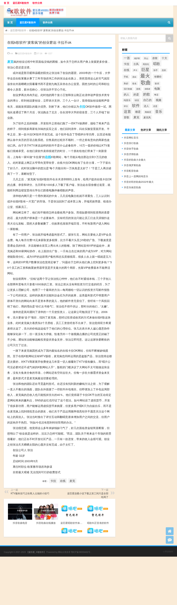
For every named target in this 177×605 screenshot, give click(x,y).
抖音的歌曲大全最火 (135, 159)
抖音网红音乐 (131, 137)
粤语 (156, 94)
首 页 (6, 2)
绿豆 (137, 100)
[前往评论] (170, 540)
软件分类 (37, 2)
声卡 (135, 70)
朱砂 (126, 83)
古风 (136, 64)
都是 (138, 111)
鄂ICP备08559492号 (80, 551)
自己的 (147, 100)
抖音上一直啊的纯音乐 (136, 176)
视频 (158, 100)
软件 (136, 105)
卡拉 (82, 106)
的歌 (146, 94)
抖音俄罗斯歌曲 (132, 165)
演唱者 (147, 89)
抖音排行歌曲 (131, 143)
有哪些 (157, 76)
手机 (126, 76)
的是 (136, 94)
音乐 (158, 111)
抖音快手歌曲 (131, 148)
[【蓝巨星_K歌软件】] (35, 6)
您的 (164, 70)
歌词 (157, 83)
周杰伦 (146, 64)
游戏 (138, 88)
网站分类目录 (64, 551)
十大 (164, 58)
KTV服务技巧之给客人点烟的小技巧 (30, 493)
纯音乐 (127, 100)
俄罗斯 (137, 58)
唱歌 (156, 63)
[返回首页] (170, 531)
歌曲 (146, 82)
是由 (134, 76)
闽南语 (148, 111)
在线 (48, 157)
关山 (146, 58)
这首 (127, 111)
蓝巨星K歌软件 (21, 2)
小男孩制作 (168, 551)
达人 (146, 106)
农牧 (154, 58)
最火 (145, 75)
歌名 (134, 83)
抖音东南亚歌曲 (132, 187)
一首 (127, 58)
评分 (126, 106)
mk (11, 53)
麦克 (10, 61)
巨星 (145, 69)
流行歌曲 (128, 88)
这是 (155, 106)
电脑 (157, 88)
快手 (155, 70)
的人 (126, 94)
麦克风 (147, 117)
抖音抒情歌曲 (131, 154)
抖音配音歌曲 (131, 170)
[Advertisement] (88, 581)
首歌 (126, 117)
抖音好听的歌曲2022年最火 (139, 181)
